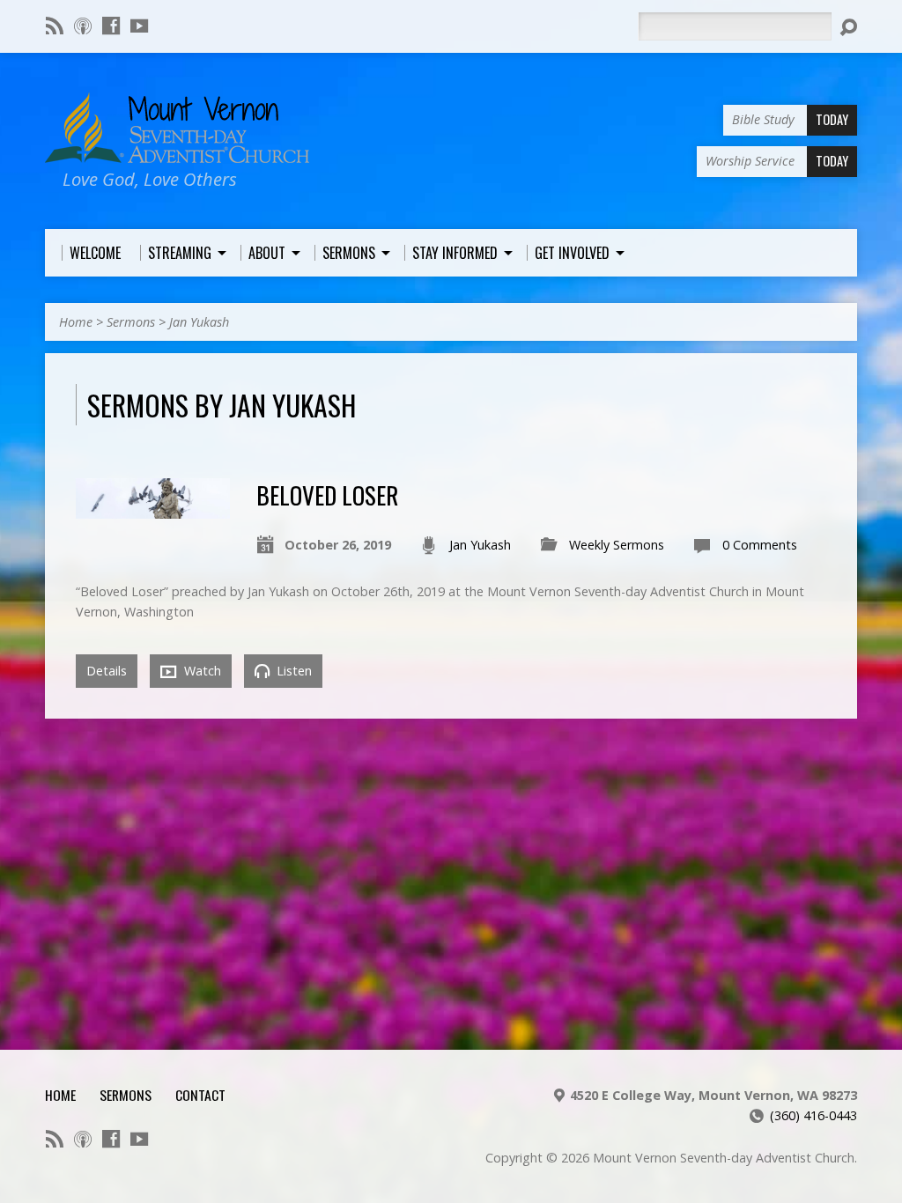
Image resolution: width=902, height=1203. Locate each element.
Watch (201, 670)
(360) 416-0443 (813, 1115)
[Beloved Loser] (152, 508)
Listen (292, 670)
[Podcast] (83, 25)
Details (106, 670)
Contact (200, 1094)
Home (75, 322)
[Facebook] (111, 25)
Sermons (131, 322)
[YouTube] (139, 25)
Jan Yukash (199, 322)
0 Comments (759, 544)
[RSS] (54, 25)
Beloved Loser (327, 494)
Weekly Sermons (616, 544)
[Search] (848, 27)
